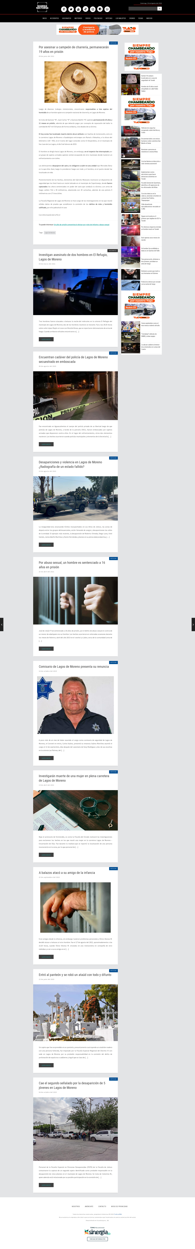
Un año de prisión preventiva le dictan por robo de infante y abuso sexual (81, 224)
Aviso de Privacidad (119, 1206)
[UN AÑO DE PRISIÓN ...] (1, 624)
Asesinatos (66, 18)
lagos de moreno (50, 233)
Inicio (45, 18)
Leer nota (46, 339)
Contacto (102, 1206)
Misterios (78, 18)
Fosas (140, 18)
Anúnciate (89, 1206)
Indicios (149, 18)
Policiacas (98, 18)
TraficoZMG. (118, 1214)
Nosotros (76, 1206)
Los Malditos (121, 18)
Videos (88, 18)
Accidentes (54, 18)
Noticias (109, 18)
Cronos (132, 18)
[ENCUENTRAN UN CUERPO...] (193, 624)
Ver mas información (97, 1239)
